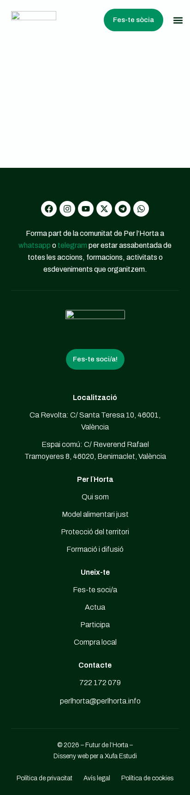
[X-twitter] (104, 209)
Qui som (95, 497)
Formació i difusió (95, 549)
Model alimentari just (95, 514)
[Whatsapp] (141, 209)
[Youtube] (86, 209)
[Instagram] (67, 209)
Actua (95, 607)
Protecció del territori (95, 532)
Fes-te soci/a (95, 590)
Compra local (95, 642)
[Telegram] (123, 209)
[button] (177, 20)
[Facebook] (49, 209)
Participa (95, 625)
